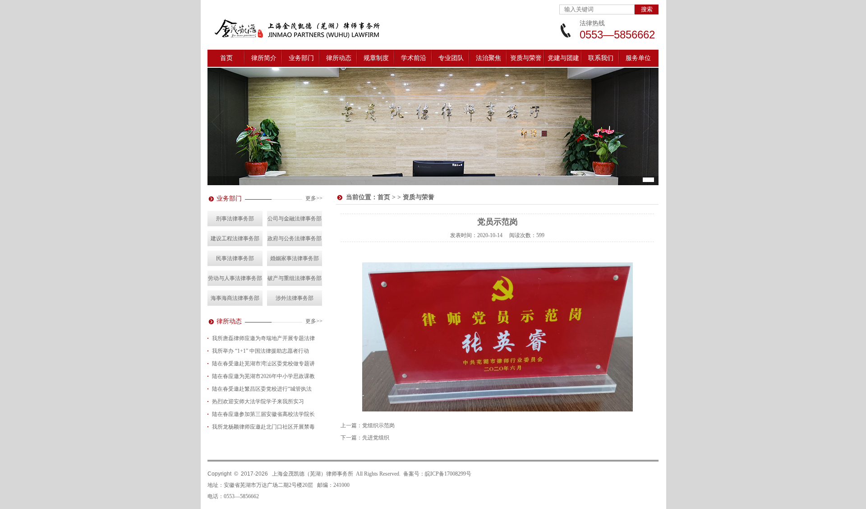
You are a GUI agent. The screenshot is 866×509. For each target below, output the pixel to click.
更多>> (313, 198)
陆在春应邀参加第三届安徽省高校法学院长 (263, 414)
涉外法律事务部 (294, 298)
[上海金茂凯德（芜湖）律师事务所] (306, 40)
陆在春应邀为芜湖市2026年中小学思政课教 (263, 376)
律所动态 (338, 58)
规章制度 (376, 58)
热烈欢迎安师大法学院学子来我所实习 (258, 401)
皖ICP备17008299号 (448, 474)
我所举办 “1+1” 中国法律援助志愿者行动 (260, 351)
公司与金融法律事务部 (294, 218)
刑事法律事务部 (235, 218)
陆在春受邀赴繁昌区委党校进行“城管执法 (262, 389)
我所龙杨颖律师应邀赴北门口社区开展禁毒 (263, 427)
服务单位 (638, 58)
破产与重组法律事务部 (294, 278)
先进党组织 (375, 437)
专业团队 (451, 58)
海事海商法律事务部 (235, 298)
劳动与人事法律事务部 (235, 278)
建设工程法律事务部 (235, 238)
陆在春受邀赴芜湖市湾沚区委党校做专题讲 (263, 363)
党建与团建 (563, 58)
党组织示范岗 (378, 425)
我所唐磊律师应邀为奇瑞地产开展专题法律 (263, 338)
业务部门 (301, 58)
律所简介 (263, 58)
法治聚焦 (488, 58)
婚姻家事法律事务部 (294, 258)
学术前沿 (413, 58)
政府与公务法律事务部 (294, 238)
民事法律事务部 (235, 258)
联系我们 (600, 58)
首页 (226, 58)
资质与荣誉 (526, 58)
